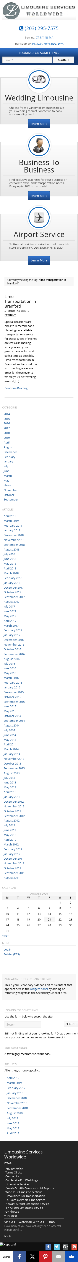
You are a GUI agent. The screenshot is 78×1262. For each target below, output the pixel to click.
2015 (7, 419)
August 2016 (12, 659)
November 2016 (14, 644)
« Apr (5, 935)
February (9, 457)
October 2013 (12, 763)
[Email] (58, 1256)
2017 (7, 428)
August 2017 (12, 602)
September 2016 (14, 654)
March (8, 476)
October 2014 (12, 716)
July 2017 (9, 606)
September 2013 (14, 768)
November (11, 490)
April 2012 (10, 840)
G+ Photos (12, 1211)
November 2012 (14, 806)
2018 (7, 433)
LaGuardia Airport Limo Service (25, 1200)
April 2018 (10, 568)
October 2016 (12, 649)
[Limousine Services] (39, 16)
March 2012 (11, 844)
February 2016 (13, 683)
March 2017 (11, 626)
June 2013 (10, 782)
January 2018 (12, 583)
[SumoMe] (71, 1256)
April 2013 (10, 792)
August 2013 (12, 773)
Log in (7, 949)
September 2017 (14, 597)
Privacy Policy (14, 1168)
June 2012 (10, 830)
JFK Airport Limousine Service (24, 1208)
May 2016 (10, 673)
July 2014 (9, 730)
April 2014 (10, 744)
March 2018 (11, 573)
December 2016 (14, 640)
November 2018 (14, 540)
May (6, 480)
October (9, 495)
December (10, 452)
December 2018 (14, 535)
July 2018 (9, 554)
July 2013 (9, 778)
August (8, 447)
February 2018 (13, 578)
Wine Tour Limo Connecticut (23, 1192)
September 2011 (14, 873)
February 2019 (13, 525)
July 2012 (9, 825)
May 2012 (10, 835)
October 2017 (12, 592)
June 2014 (10, 735)
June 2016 (10, 668)
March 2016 (11, 678)
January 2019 (12, 530)
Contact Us (12, 1176)
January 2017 (12, 635)
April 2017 (10, 621)
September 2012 (14, 816)
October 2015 (12, 697)
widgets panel (39, 989)
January (8, 461)
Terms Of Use (13, 1172)
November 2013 (14, 759)
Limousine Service (17, 1184)
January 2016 (12, 687)
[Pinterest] (45, 1256)
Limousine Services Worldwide (23, 1154)
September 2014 (14, 721)
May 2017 (10, 616)
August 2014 (12, 725)
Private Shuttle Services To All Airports (29, 1188)
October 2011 (12, 868)
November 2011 (14, 863)
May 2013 (10, 787)
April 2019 (10, 516)
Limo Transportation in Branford (20, 301)
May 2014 (10, 740)
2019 (7, 438)
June (6, 471)
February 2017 (13, 630)
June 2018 (10, 559)
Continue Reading (18, 388)
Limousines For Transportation (25, 1196)
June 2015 (10, 706)
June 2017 (10, 611)
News (7, 485)
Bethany (10, 315)
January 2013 (12, 797)
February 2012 (13, 849)
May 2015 (10, 711)
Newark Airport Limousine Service (27, 1204)
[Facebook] (19, 1256)
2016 (7, 423)
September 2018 (14, 545)
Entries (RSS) (12, 954)
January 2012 (12, 854)
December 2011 (14, 858)
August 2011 (12, 878)
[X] (32, 1256)
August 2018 (12, 549)
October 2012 (12, 811)
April (7, 442)
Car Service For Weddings (21, 1180)
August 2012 (12, 820)
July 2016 (9, 664)
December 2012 (14, 801)
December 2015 (14, 692)
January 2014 (12, 754)
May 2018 (10, 564)
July (6, 466)
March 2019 (11, 521)
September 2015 (14, 702)
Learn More (39, 124)
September (11, 499)
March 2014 (11, 749)
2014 (7, 414)
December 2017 (14, 587)
